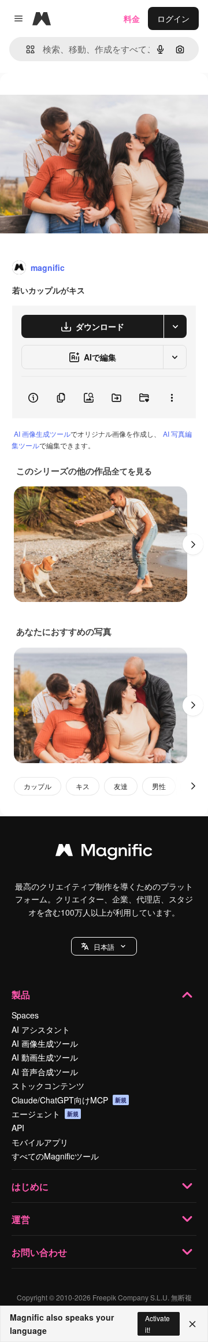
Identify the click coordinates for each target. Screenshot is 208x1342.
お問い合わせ (39, 1252)
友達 (121, 786)
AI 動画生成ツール (45, 1057)
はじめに (30, 1186)
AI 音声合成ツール (45, 1071)
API (18, 1127)
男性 (159, 786)
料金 (132, 18)
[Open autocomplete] (26, 49)
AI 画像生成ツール (42, 433)
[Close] (192, 1324)
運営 (21, 1219)
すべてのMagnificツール (55, 1156)
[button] (104, 946)
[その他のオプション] (171, 397)
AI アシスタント (41, 1029)
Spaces (25, 1015)
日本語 (104, 946)
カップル (37, 786)
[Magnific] (104, 852)
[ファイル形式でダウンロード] (175, 326)
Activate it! (157, 1323)
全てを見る (132, 471)
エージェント (45, 1114)
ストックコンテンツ (48, 1085)
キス (83, 786)
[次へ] (193, 544)
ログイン (173, 18)
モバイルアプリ (40, 1142)
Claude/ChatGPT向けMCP (69, 1100)
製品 (21, 994)
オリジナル (79, 99)
